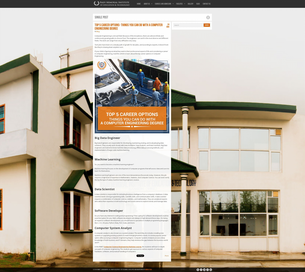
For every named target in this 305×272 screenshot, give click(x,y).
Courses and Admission (163, 4)
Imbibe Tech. (148, 270)
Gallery (190, 4)
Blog (198, 4)
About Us (147, 4)
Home (139, 4)
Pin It (166, 256)
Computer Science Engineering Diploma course (122, 247)
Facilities (179, 4)
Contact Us (207, 4)
